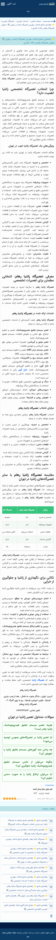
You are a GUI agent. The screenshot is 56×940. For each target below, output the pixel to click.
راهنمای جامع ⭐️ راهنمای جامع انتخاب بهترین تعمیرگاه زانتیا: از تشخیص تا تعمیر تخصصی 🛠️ (28, 850)
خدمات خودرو (22, 21)
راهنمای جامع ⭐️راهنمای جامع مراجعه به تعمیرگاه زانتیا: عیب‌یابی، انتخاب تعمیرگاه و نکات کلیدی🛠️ (27, 822)
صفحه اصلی (36, 21)
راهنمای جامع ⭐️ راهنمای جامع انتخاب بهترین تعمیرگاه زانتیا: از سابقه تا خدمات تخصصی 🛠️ (28, 878)
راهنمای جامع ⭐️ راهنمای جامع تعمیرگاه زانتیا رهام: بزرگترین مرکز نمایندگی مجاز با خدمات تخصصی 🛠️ (26, 888)
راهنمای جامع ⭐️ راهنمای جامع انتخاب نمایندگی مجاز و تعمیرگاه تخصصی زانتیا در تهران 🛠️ (25, 860)
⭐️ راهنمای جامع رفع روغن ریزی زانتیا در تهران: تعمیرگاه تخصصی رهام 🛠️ (28, 869)
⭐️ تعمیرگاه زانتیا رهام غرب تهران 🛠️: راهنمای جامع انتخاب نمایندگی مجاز (26, 897)
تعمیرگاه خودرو (8, 21)
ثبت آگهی (11, 4)
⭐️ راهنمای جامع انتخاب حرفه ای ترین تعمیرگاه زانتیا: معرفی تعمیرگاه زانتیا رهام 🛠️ (25, 831)
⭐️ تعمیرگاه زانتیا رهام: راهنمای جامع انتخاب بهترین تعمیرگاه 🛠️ (26, 841)
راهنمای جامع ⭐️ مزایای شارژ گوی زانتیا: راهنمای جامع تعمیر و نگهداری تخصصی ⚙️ (25, 907)
